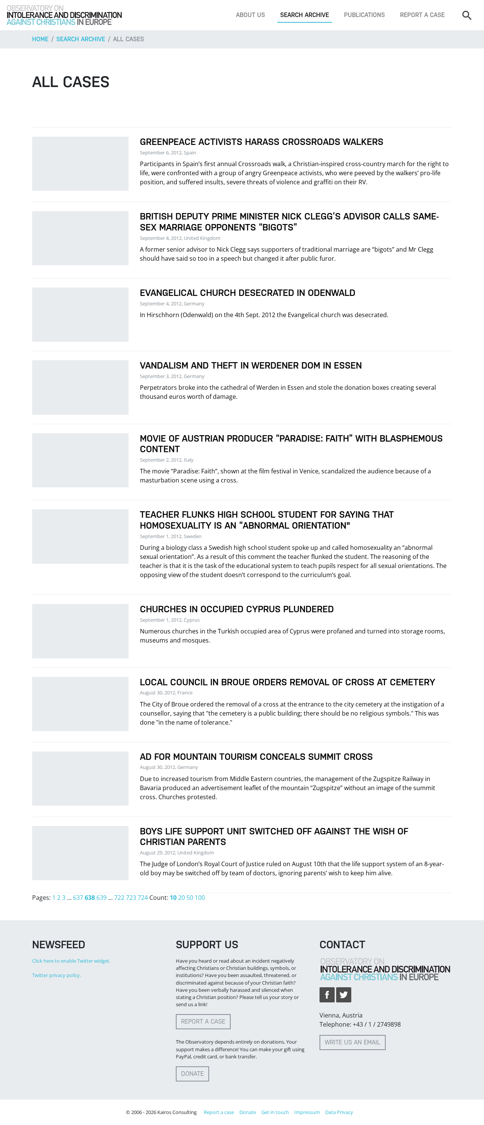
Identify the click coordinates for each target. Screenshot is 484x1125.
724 (143, 897)
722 (119, 897)
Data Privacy (339, 1112)
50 (189, 897)
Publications (364, 15)
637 (78, 897)
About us (250, 15)
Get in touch (275, 1112)
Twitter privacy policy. (56, 975)
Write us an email (352, 1042)
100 (200, 897)
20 (181, 897)
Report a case (422, 15)
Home (40, 39)
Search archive (304, 15)
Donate (192, 1073)
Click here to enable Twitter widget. (71, 960)
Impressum (307, 1112)
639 (101, 897)
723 (131, 897)
